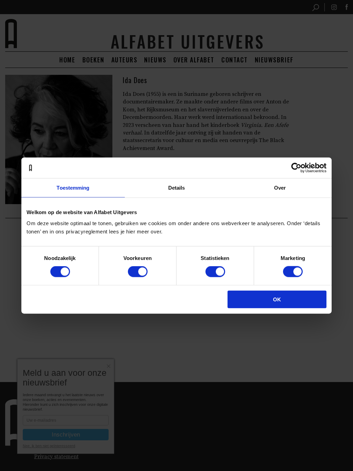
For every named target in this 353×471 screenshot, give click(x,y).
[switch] (138, 271)
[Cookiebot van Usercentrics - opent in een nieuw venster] (296, 168)
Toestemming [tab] (73, 188)
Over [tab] (280, 188)
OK (277, 299)
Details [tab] (176, 188)
